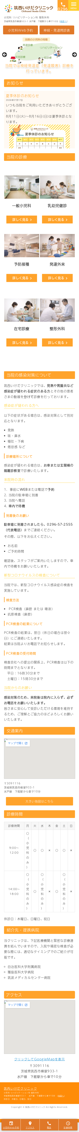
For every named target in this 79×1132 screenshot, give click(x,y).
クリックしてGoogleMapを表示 (39, 1059)
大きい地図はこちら (40, 801)
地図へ (63, 21)
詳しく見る (22, 219)
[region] (39, 55)
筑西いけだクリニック (20, 1088)
